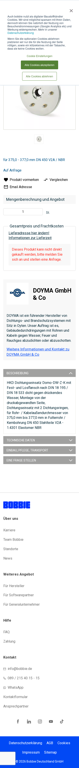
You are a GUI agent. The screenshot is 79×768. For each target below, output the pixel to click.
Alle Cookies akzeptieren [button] (39, 65)
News (7, 558)
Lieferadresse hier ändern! (29, 233)
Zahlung (9, 641)
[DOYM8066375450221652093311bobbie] (39, 139)
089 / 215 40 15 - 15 (24, 678)
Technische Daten (21, 440)
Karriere (9, 530)
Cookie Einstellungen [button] (39, 56)
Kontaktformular (15, 697)
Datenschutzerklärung (20, 33)
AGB (50, 743)
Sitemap (50, 752)
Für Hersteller (13, 586)
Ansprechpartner (16, 706)
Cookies (63, 743)
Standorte (10, 549)
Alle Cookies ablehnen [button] (39, 76)
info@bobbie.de (20, 669)
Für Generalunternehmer (21, 604)
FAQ (6, 632)
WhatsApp (15, 687)
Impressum (31, 752)
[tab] (39, 373)
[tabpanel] (38, 140)
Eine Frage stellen (21, 460)
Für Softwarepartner (18, 595)
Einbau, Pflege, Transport (27, 450)
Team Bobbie (13, 539)
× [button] (70, 9)
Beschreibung (18, 373)
